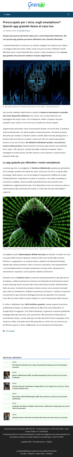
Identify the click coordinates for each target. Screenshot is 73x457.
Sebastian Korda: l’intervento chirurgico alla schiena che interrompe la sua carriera (39, 417)
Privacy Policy (40, 453)
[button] (68, 14)
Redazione (31, 453)
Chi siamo (23, 453)
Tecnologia (10, 331)
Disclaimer (49, 453)
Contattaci (49, 442)
